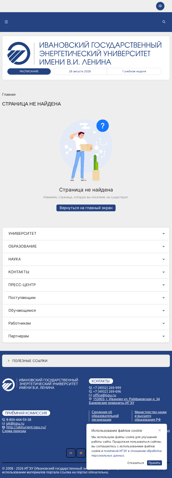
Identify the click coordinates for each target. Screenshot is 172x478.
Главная (9, 94)
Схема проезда (14, 431)
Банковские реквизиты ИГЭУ (111, 402)
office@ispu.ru (104, 395)
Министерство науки (151, 412)
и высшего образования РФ (148, 417)
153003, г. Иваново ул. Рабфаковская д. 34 (126, 399)
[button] (86, 361)
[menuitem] (85, 234)
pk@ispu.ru (15, 423)
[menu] (86, 285)
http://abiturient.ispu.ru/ (26, 427)
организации (101, 419)
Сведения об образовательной (105, 414)
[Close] (159, 430)
